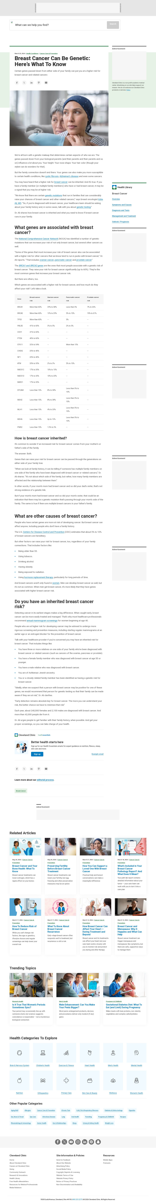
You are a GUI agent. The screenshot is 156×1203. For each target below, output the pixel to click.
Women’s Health (17, 1001)
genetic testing (84, 207)
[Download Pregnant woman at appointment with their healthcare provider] (124, 985)
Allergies (28, 1110)
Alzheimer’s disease (69, 176)
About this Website (63, 1163)
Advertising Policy (63, 1166)
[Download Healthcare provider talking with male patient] (78, 985)
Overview (116, 199)
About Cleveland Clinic (18, 1163)
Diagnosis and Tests (120, 210)
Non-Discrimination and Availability (69, 1185)
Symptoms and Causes (122, 205)
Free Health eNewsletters (19, 1181)
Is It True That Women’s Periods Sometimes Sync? (28, 1006)
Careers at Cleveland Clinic (20, 1166)
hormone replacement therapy (38, 577)
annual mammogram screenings (42, 620)
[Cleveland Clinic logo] (25, 735)
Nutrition (19, 1093)
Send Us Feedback (63, 1160)
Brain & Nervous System (19, 1065)
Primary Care (66, 1093)
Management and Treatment (124, 216)
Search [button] (113, 24)
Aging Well (14, 1110)
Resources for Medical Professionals (24, 1185)
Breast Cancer (21, 791)
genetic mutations (53, 195)
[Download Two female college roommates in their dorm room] (31, 985)
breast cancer (61, 182)
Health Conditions (32, 53)
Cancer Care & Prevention (49, 53)
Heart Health (90, 1065)
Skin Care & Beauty (89, 1093)
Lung (63, 1117)
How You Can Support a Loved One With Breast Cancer (95, 869)
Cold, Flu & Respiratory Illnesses (87, 1110)
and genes (31, 265)
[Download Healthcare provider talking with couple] (60, 847)
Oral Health (75, 1117)
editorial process (45, 780)
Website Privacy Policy (64, 1178)
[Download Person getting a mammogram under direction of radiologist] (25, 907)
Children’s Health (43, 1065)
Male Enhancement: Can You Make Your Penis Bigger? (77, 1006)
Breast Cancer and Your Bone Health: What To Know (24, 869)
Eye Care (33, 1117)
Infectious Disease (48, 1117)
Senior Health (41, 1123)
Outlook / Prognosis (120, 222)
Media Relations (15, 1188)
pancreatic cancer (63, 260)
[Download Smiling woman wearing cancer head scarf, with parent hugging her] (95, 847)
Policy (128, 90)
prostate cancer (84, 260)
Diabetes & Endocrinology (113, 1110)
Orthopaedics (43, 1093)
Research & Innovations (19, 1175)
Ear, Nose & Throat (17, 1117)
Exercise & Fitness (66, 1065)
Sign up (37, 754)
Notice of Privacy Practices (66, 1181)
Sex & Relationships (59, 1123)
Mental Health (136, 1065)
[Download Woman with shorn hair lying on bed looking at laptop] (130, 907)
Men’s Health (63, 1001)
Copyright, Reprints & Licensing (68, 1172)
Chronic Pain (65, 1110)
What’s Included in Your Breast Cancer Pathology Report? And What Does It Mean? (130, 870)
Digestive (132, 1110)
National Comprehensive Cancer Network (38, 238)
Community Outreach (18, 1172)
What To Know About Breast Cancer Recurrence (58, 929)
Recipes (123, 1117)
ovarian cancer (47, 260)
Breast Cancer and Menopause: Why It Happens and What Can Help (130, 930)
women (55, 583)
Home (12, 1160)
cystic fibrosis (52, 176)
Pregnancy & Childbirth (114, 1001)
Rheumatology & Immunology (21, 1123)
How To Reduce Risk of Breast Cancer (24, 927)
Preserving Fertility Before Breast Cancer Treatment (59, 869)
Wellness (113, 1093)
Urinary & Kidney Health (91, 1123)
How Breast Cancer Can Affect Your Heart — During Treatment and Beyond (95, 930)
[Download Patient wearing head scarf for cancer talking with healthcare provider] (95, 907)
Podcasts (106, 1163)
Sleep (75, 1123)
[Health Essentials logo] (44, 735)
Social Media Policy (63, 1169)
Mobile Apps (107, 1160)
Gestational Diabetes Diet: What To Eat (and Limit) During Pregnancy (124, 1006)
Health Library (15, 1178)
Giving (12, 1169)
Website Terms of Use (64, 1175)
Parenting (88, 1117)
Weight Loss (109, 1123)
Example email (97, 754)
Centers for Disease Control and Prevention (43, 532)
